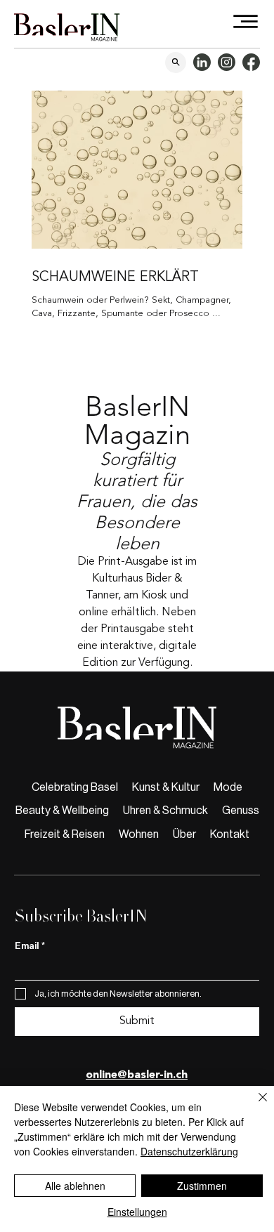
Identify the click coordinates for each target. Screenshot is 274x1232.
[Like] (175, 62)
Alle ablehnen (75, 1186)
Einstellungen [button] (137, 1212)
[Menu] (246, 21)
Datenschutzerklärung (189, 1151)
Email (30, 945)
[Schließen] (254, 1105)
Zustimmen (202, 1186)
